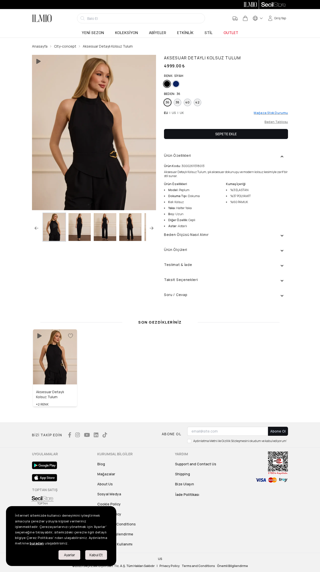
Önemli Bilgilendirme (232, 566)
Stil (208, 33)
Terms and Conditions (116, 524)
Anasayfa (40, 46)
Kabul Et (96, 554)
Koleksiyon (126, 33)
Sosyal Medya (109, 494)
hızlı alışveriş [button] (55, 373)
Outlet (231, 33)
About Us (105, 484)
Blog (101, 464)
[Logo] (42, 18)
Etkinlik (185, 33)
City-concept (65, 46)
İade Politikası (187, 494)
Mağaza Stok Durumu (271, 113)
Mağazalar (106, 474)
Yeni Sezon (93, 33)
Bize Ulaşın (184, 484)
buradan (37, 543)
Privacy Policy (170, 566)
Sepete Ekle (226, 133)
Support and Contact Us (195, 464)
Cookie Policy (109, 504)
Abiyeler (157, 33)
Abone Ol (278, 431)
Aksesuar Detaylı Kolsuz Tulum (108, 46)
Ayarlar (69, 554)
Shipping (182, 474)
